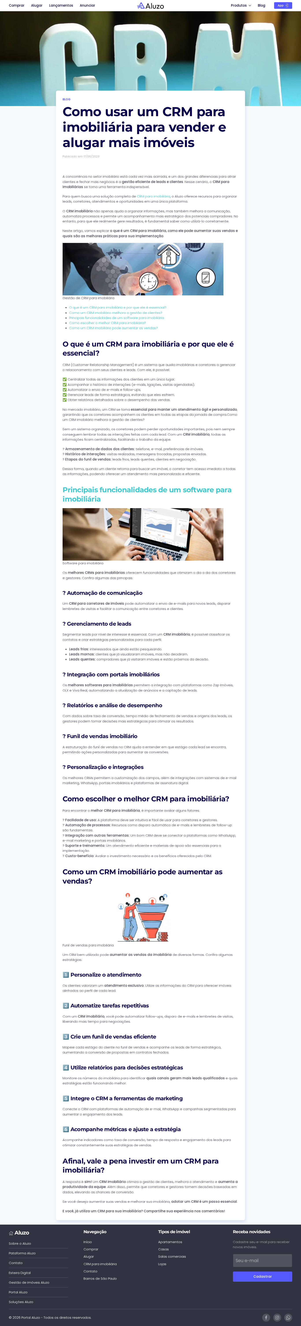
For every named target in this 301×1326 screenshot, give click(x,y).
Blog (261, 5)
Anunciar (87, 5)
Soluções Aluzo (21, 1302)
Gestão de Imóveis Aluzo (29, 1282)
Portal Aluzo (18, 1292)
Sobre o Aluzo (20, 1243)
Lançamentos (61, 5)
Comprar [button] (16, 5)
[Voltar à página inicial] (150, 5)
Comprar (91, 1249)
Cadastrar (262, 1276)
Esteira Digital (20, 1272)
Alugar (37, 5)
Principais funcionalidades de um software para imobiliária (116, 317)
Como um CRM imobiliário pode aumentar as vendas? (113, 328)
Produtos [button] (239, 5)
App (281, 5)
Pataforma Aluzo (22, 1253)
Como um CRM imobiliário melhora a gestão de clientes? (115, 312)
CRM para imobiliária (153, 196)
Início (88, 1242)
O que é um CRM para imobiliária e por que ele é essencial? (117, 307)
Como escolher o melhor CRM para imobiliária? (107, 323)
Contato (16, 1263)
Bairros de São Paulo (100, 1278)
